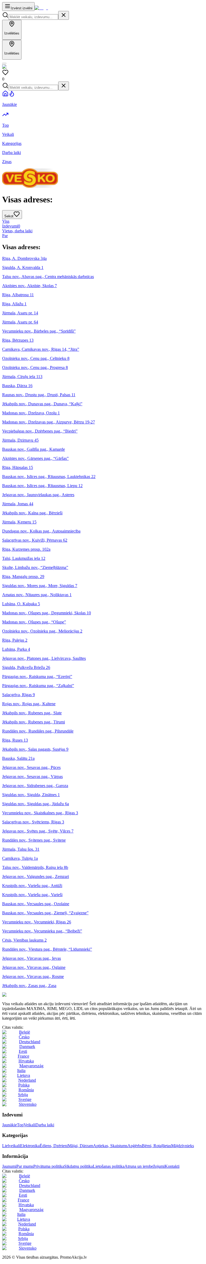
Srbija (23, 1094)
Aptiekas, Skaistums (110, 1145)
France (23, 1056)
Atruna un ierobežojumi (144, 1166)
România (26, 1090)
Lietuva (23, 1075)
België (24, 1032)
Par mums (24, 1166)
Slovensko (27, 1104)
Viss (5, 221)
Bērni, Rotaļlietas (156, 1145)
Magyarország (31, 1065)
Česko (24, 1037)
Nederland (27, 1080)
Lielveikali (11, 1145)
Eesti (23, 1051)
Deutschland (29, 1041)
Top (20, 1125)
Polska (24, 1085)
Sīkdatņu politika (78, 1166)
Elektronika (30, 1145)
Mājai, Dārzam (80, 1145)
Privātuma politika (48, 1166)
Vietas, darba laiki (17, 231)
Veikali (29, 1125)
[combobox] (33, 17)
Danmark (27, 1046)
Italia (21, 1070)
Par (5, 235)
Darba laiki (44, 1125)
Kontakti (172, 1166)
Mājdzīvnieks (182, 1145)
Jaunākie (9, 1125)
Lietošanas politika (108, 1166)
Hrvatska (26, 1061)
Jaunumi (9, 1166)
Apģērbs (134, 1145)
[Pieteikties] (4, 63)
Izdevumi (11, 226)
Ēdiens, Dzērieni (54, 1145)
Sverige (25, 1099)
